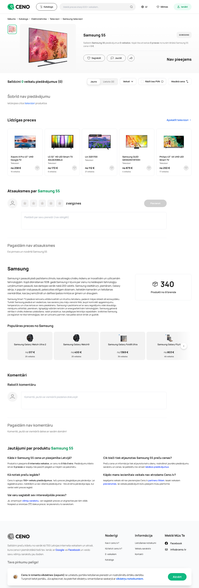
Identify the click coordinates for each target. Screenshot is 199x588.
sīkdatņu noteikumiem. (130, 578)
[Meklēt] (131, 7)
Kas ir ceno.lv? (112, 542)
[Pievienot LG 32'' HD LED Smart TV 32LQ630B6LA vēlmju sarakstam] (74, 168)
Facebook (74, 550)
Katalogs (109, 559)
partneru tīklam (156, 480)
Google (60, 550)
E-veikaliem (110, 554)
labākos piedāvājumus (157, 466)
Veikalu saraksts (143, 548)
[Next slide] (184, 346)
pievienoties (109, 483)
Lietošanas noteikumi (145, 542)
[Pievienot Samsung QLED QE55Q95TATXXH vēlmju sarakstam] (149, 168)
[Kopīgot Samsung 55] (131, 58)
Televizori (30, 103)
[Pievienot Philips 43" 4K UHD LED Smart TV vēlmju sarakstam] (186, 168)
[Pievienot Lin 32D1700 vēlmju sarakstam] (112, 168)
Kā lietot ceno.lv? (113, 548)
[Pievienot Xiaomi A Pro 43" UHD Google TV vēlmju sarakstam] (37, 168)
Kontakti (139, 554)
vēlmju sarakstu (30, 500)
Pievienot (155, 203)
